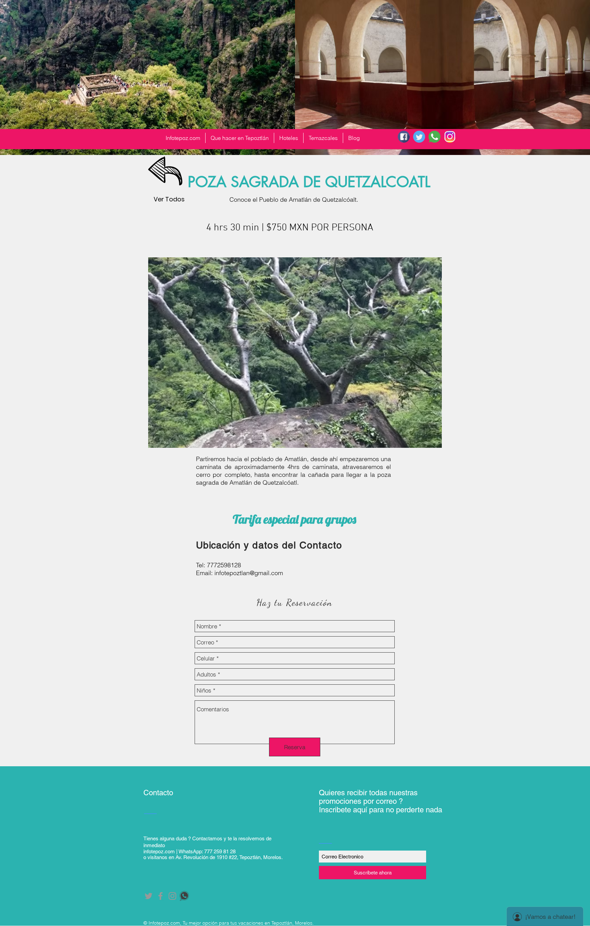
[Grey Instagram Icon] (172, 896)
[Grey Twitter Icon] (148, 896)
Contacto (158, 792)
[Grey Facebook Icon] (160, 896)
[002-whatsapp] (434, 137)
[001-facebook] (404, 137)
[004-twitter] (419, 137)
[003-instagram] (450, 137)
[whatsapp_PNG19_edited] (184, 896)
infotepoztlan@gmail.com (248, 573)
